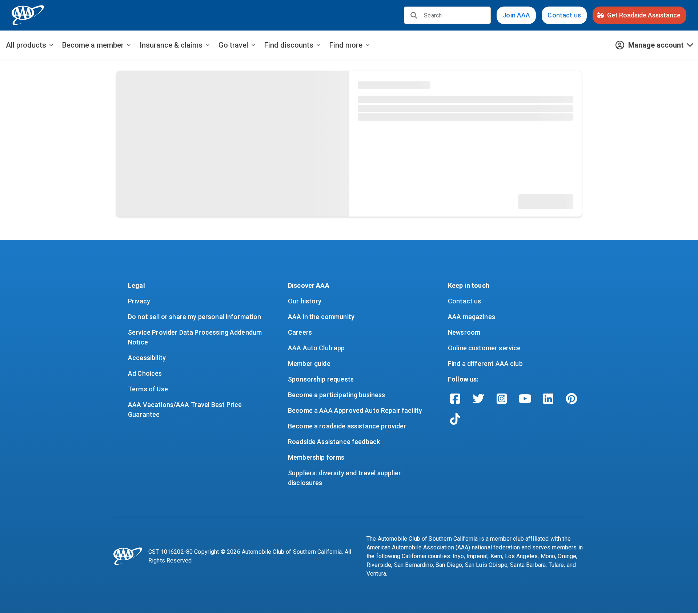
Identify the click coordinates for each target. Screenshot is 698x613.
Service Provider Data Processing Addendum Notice (195, 337)
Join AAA (516, 15)
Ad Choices (145, 373)
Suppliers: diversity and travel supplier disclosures (345, 478)
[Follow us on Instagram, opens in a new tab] (501, 398)
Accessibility (147, 358)
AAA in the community (321, 316)
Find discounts (288, 45)
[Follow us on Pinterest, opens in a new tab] (571, 398)
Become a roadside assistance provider (347, 426)
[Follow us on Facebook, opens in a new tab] (455, 398)
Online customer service (484, 348)
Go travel (233, 45)
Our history (305, 301)
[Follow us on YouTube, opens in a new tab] (525, 398)
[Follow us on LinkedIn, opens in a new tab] (548, 398)
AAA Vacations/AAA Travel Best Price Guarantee (185, 409)
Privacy (139, 301)
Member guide (309, 363)
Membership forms (316, 457)
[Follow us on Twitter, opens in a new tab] (478, 398)
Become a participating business (336, 395)
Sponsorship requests (321, 379)
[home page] (28, 15)
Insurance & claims (171, 45)
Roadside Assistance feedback (334, 441)
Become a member (93, 45)
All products (26, 45)
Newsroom (464, 332)
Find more (345, 45)
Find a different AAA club (485, 363)
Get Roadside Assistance (644, 15)
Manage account (655, 45)
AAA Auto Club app (316, 348)
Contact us (564, 15)
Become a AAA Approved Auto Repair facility (355, 410)
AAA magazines (471, 316)
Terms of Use (148, 389)
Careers (300, 332)
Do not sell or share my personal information (194, 316)
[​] (414, 15)
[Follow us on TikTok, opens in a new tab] (455, 419)
